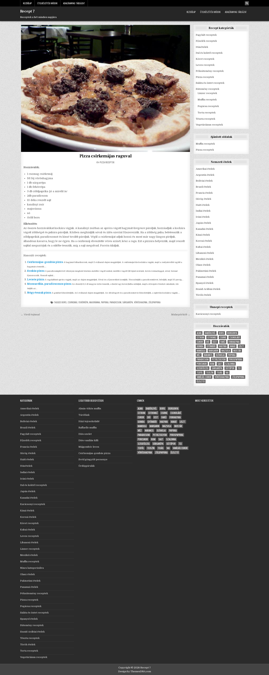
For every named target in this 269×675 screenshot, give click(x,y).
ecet (215, 342)
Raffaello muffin (88, 427)
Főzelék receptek (206, 41)
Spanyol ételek (204, 283)
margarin (213, 350)
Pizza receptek (107, 162)
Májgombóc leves (89, 446)
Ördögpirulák (87, 465)
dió (207, 342)
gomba (200, 346)
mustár (237, 350)
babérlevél (210, 333)
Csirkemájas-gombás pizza (45, 262)
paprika (105, 302)
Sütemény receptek (207, 89)
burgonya (232, 333)
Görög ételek (203, 199)
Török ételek (203, 295)
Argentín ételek (205, 175)
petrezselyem (219, 359)
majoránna (94, 302)
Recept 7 (27, 11)
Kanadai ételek (204, 229)
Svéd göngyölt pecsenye (93, 459)
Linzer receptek (207, 93)
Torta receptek (207, 112)
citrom (200, 337)
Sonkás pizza (35, 270)
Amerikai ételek (205, 168)
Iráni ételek (203, 216)
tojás (219, 372)
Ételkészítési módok (47, 3)
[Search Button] (247, 3)
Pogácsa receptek (208, 106)
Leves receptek (205, 65)
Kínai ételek (203, 234)
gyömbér (211, 346)
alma (199, 333)
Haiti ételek (203, 205)
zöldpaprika (154, 302)
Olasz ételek (203, 264)
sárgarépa (127, 302)
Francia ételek (204, 192)
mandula (201, 350)
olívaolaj (220, 355)
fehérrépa (83, 302)
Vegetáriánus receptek (209, 124)
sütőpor (229, 368)
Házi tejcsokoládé (89, 421)
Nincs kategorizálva (32, 568)
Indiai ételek (203, 210)
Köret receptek (205, 59)
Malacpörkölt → (180, 314)
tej (239, 368)
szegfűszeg (202, 368)
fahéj (222, 342)
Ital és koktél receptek (209, 52)
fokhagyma (234, 342)
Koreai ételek (204, 240)
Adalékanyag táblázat (74, 3)
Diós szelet (85, 434)
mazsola (225, 350)
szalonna (230, 364)
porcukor (202, 364)
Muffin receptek (207, 99)
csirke (223, 337)
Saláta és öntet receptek (210, 83)
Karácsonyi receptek (208, 314)
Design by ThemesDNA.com (134, 671)
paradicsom (115, 302)
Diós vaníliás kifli (88, 440)
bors (64, 302)
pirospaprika (235, 359)
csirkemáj (72, 302)
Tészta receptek (205, 118)
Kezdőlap (27, 3)
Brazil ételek (203, 186)
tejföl (200, 372)
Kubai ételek (203, 247)
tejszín (209, 372)
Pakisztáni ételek (206, 271)
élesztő (201, 381)
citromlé (211, 337)
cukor (200, 342)
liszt (241, 346)
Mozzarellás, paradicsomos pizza (49, 283)
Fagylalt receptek (206, 35)
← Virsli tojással (30, 314)
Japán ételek (203, 223)
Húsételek (202, 47)
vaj (227, 372)
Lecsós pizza (35, 279)
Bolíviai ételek (204, 180)
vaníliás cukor (204, 377)
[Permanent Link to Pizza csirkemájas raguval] (105, 88)
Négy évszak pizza (39, 292)
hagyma (223, 346)
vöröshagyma (140, 302)
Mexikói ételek (204, 259)
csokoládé (234, 337)
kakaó (233, 346)
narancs (208, 355)
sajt (220, 364)
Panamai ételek (205, 277)
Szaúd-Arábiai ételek (208, 289)
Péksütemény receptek (210, 71)
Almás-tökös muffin (90, 408)
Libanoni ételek (205, 253)
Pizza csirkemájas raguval (105, 156)
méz (199, 355)
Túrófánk (84, 415)
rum (212, 364)
